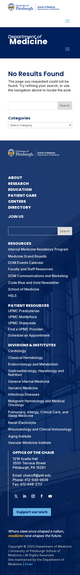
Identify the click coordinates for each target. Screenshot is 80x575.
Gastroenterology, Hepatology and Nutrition (36, 373)
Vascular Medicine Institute (29, 442)
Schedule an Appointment (29, 335)
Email (29, 564)
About (15, 177)
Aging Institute (19, 436)
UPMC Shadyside (22, 323)
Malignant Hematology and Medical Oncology (36, 403)
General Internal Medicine (28, 381)
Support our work (32, 512)
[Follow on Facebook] (41, 496)
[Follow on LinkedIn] (24, 496)
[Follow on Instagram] (33, 496)
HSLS (12, 295)
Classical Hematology (25, 357)
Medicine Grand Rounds (27, 256)
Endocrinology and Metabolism (33, 364)
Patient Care (22, 195)
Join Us (15, 216)
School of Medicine (23, 289)
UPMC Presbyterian (23, 311)
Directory (19, 207)
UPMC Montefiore (22, 317)
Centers (17, 201)
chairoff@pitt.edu (37, 475)
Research (18, 183)
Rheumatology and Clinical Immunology (39, 429)
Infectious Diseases (23, 394)
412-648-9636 (36, 480)
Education (20, 189)
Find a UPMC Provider (25, 329)
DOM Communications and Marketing (38, 276)
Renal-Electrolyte (22, 423)
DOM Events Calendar (26, 263)
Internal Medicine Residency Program (38, 249)
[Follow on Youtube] (50, 496)
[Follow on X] (16, 496)
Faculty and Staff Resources (30, 269)
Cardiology (17, 351)
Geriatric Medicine (23, 388)
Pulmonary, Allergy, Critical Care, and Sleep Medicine (38, 414)
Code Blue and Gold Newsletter (33, 282)
